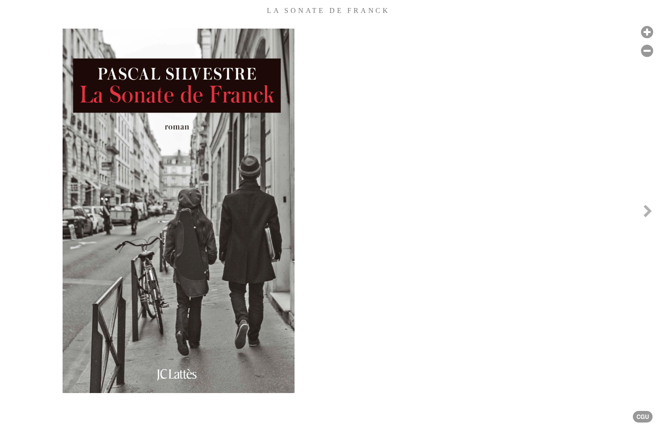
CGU (642, 417)
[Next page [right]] (647, 213)
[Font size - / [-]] (647, 51)
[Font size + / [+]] (647, 32)
